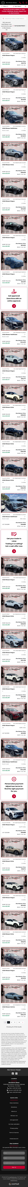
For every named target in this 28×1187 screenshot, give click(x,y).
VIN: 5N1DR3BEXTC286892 (19, 126)
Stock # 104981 (5, 162)
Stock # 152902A (6, 723)
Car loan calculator (14, 1124)
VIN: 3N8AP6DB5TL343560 (19, 441)
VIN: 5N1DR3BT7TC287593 (19, 760)
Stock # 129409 (6, 932)
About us (14, 1111)
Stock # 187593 (5, 760)
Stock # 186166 (5, 650)
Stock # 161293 (5, 687)
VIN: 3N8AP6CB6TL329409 (19, 932)
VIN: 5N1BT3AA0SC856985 (19, 822)
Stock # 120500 (6, 478)
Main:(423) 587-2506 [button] (15, 1088)
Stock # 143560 (6, 441)
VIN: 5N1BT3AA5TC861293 (19, 687)
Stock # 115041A (6, 514)
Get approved (14, 1120)
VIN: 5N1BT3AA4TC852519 (19, 235)
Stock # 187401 (5, 332)
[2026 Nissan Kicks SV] (14, 151)
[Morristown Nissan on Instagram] (16, 1073)
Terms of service (14, 1132)
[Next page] (22, 1022)
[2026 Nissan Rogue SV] (14, 357)
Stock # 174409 (5, 968)
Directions (14, 1107)
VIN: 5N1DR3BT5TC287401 (19, 332)
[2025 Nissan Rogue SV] (14, 712)
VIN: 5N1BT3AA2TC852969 (19, 199)
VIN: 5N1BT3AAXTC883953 (19, 272)
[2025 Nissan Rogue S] (14, 811)
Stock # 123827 (5, 614)
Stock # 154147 (5, 577)
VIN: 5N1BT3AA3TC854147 (19, 577)
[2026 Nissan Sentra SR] (14, 993)
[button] (20, 2)
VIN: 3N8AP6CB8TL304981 (19, 162)
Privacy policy (14, 1128)
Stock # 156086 (6, 1005)
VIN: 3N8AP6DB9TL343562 (19, 405)
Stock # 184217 (5, 90)
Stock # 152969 (6, 199)
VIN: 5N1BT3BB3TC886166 (19, 650)
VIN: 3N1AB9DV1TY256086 (19, 1005)
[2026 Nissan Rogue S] (14, 41)
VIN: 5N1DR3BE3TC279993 (19, 514)
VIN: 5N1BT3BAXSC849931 (19, 723)
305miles (23, 519)
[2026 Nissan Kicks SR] (14, 393)
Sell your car (14, 1115)
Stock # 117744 (5, 369)
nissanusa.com (14, 1138)
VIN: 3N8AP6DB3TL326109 (19, 859)
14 (19, 1022)
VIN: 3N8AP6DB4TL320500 (19, 478)
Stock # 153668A (6, 822)
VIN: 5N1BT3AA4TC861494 (19, 895)
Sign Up (14, 1167)
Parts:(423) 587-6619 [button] (15, 1092)
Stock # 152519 (5, 235)
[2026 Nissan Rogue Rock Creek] (14, 639)
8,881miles (23, 727)
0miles (24, 57)
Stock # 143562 (6, 405)
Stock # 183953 (6, 272)
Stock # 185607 (6, 53)
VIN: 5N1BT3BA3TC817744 (19, 369)
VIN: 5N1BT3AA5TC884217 (19, 90)
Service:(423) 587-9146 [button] (15, 1090)
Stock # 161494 (5, 895)
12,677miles (22, 827)
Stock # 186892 (6, 126)
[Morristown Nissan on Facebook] (12, 1073)
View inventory (14, 1103)
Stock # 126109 (5, 859)
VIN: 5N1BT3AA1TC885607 (19, 53)
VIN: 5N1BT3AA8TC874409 (19, 968)
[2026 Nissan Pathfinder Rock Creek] (14, 114)
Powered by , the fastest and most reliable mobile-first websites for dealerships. (14, 1178)
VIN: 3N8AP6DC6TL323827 (19, 614)
